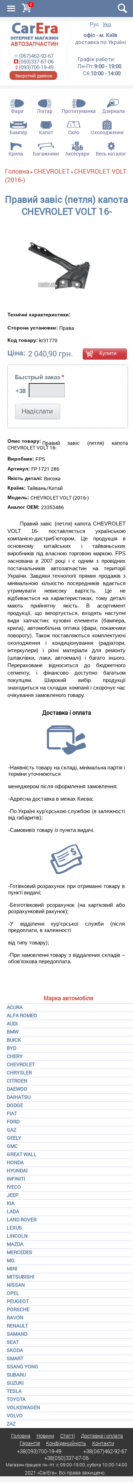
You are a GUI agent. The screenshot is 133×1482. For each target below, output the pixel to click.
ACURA (15, 1007)
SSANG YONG (22, 1366)
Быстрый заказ (39, 377)
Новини (45, 1435)
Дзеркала (113, 111)
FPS (40, 459)
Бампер (18, 132)
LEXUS (14, 1227)
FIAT (12, 1113)
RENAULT (17, 1325)
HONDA (15, 1162)
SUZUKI (15, 1382)
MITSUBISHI (20, 1276)
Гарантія (30, 1443)
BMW (12, 1031)
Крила (16, 153)
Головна (17, 171)
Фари (17, 111)
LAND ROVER (22, 1219)
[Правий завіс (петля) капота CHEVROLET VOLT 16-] (50, 267)
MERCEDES (19, 1252)
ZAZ (11, 1423)
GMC (12, 1146)
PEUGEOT (18, 1301)
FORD (13, 1121)
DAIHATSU (19, 1097)
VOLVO (15, 1415)
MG (11, 1260)
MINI (12, 1268)
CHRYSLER (19, 1072)
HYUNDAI (17, 1170)
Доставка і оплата (102, 1435)
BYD (11, 1048)
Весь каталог (111, 153)
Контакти (103, 1443)
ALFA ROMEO (22, 1015)
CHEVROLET (21, 1064)
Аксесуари (77, 153)
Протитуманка (79, 111)
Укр (106, 24)
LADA (13, 1211)
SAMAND (17, 1333)
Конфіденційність (66, 1443)
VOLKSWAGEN (23, 1407)
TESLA (14, 1391)
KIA (11, 1203)
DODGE (15, 1105)
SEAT (13, 1342)
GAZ (11, 1129)
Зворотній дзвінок (33, 75)
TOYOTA (16, 1399)
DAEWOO (17, 1088)
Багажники (46, 153)
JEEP (12, 1195)
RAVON (15, 1317)
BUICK (14, 1039)
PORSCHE (18, 1309)
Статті (67, 1435)
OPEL (13, 1293)
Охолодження (107, 132)
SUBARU (16, 1374)
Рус (94, 24)
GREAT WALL (22, 1154)
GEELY (14, 1137)
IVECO (14, 1186)
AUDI (12, 1023)
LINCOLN (17, 1235)
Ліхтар (44, 111)
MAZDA (15, 1244)
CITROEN (17, 1080)
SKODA (15, 1350)
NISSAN (16, 1284)
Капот (46, 132)
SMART (15, 1358)
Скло (73, 132)
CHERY (15, 1056)
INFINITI (16, 1178)
